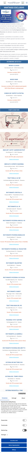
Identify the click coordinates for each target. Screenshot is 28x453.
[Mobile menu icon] (27, 3)
